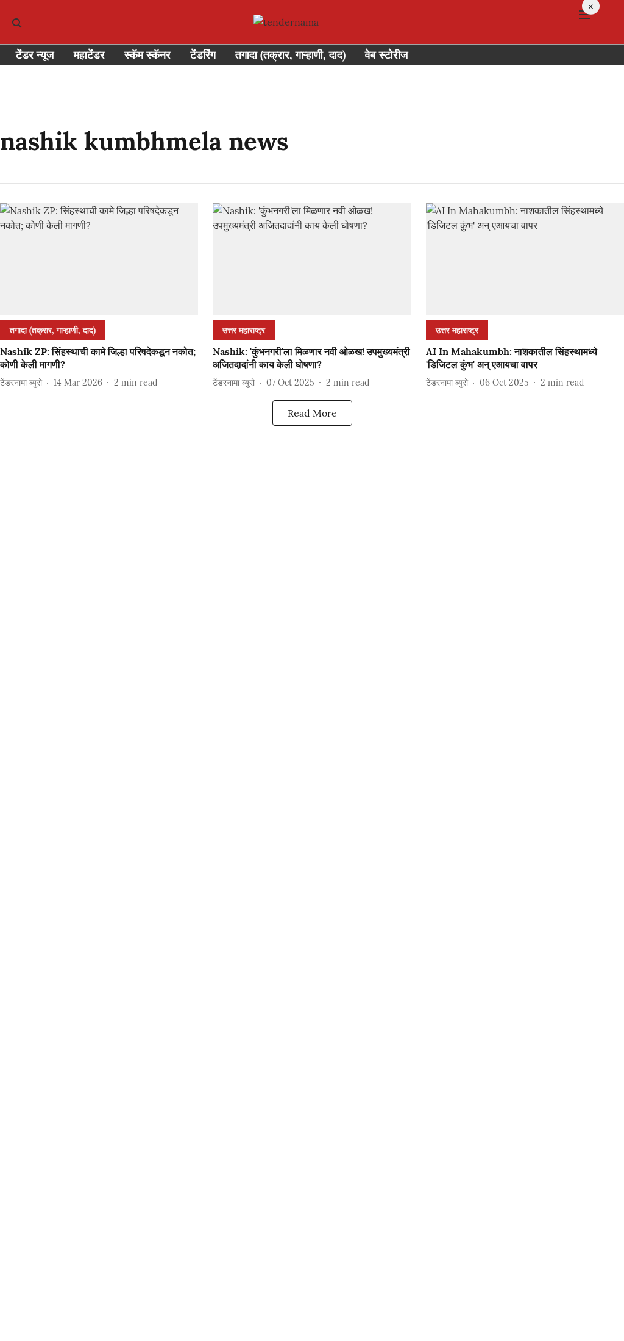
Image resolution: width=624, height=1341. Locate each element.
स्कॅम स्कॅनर (147, 55)
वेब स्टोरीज (386, 55)
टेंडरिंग (203, 55)
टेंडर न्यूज (35, 55)
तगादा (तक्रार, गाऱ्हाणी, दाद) (290, 55)
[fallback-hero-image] (99, 259)
